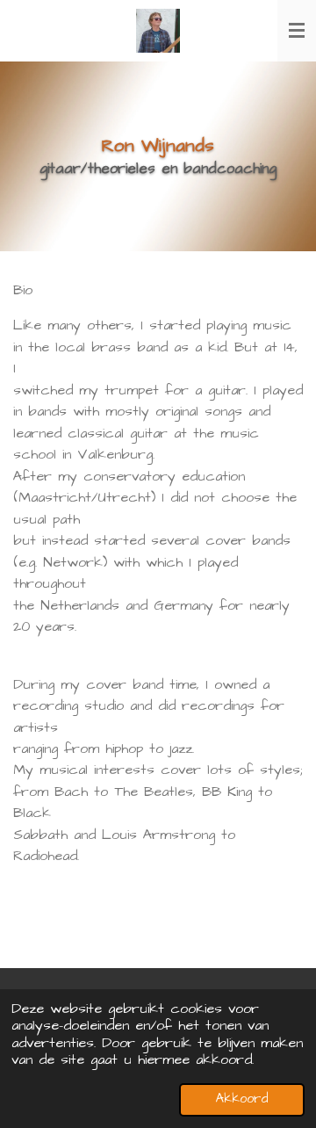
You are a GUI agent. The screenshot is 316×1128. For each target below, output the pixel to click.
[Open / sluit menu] (296, 30)
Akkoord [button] (242, 1099)
